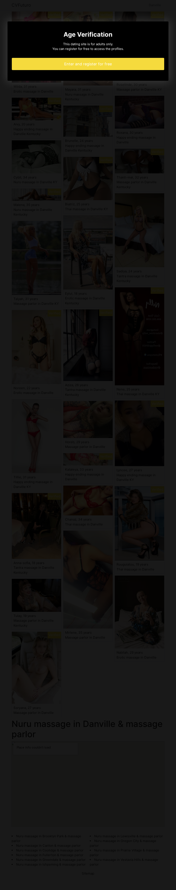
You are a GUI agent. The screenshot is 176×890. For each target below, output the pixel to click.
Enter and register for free (88, 64)
